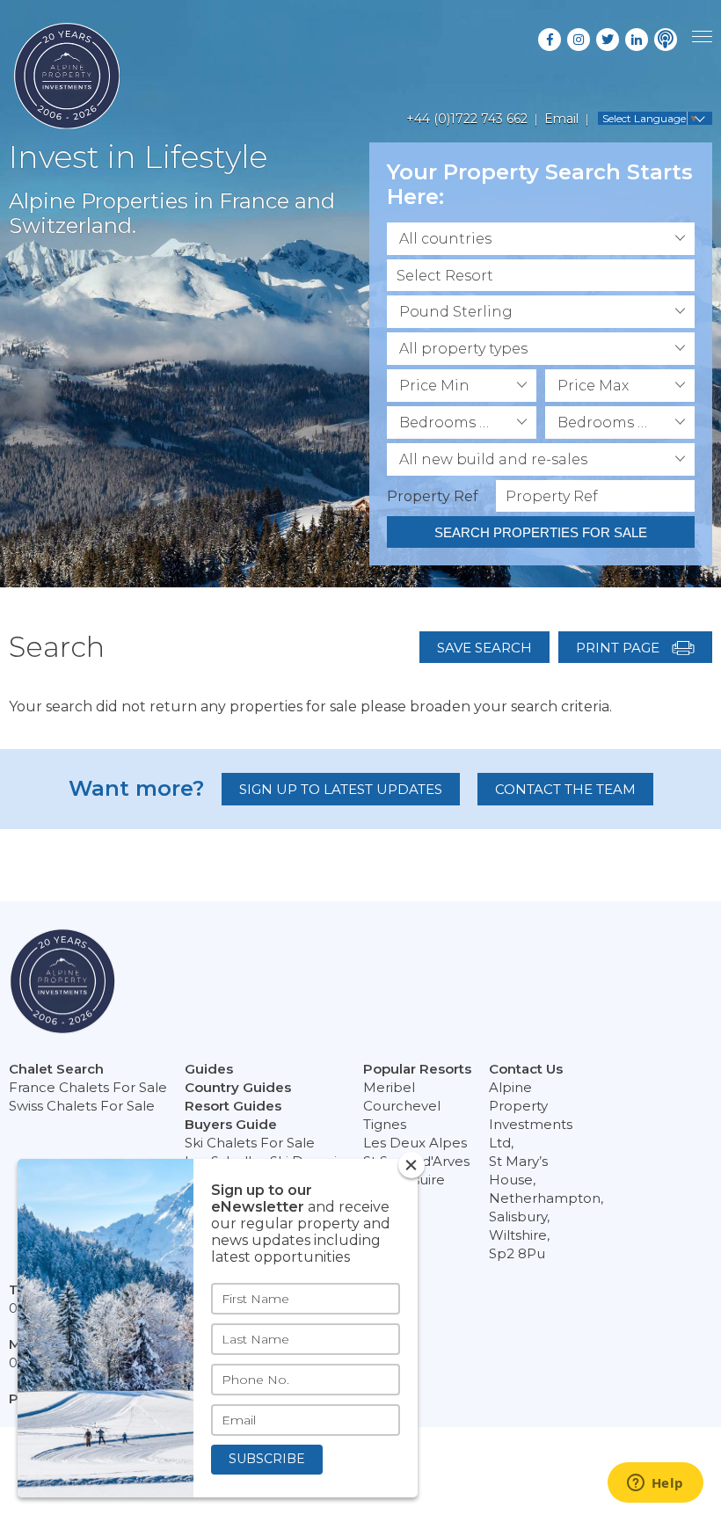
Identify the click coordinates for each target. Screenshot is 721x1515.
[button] (541, 238)
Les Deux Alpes (415, 1142)
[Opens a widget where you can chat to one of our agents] (655, 1484)
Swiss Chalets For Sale (82, 1105)
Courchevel (402, 1105)
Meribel (389, 1087)
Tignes (384, 1124)
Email (561, 119)
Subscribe (267, 1459)
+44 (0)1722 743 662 (467, 119)
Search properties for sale (540, 532)
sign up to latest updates (340, 789)
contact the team (565, 789)
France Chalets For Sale (88, 1087)
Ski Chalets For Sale (250, 1142)
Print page (619, 647)
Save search (484, 647)
